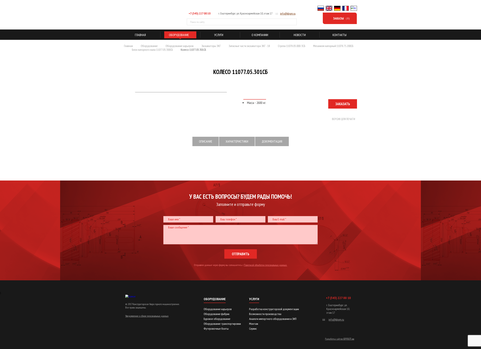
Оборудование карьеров (180, 46)
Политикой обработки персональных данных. (265, 265)
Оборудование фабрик (216, 314)
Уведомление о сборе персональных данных (147, 316)
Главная (128, 46)
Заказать (342, 103)
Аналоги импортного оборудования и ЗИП (272, 319)
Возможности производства (265, 314)
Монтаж (253, 324)
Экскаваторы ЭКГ (211, 46)
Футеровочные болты (216, 328)
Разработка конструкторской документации (274, 309)
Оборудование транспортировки (222, 324)
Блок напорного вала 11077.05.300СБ (152, 49)
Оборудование (149, 46)
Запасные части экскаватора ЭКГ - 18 (249, 46)
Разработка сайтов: (339, 339)
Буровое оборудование (217, 319)
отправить (240, 254)
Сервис (253, 328)
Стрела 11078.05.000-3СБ (291, 46)
